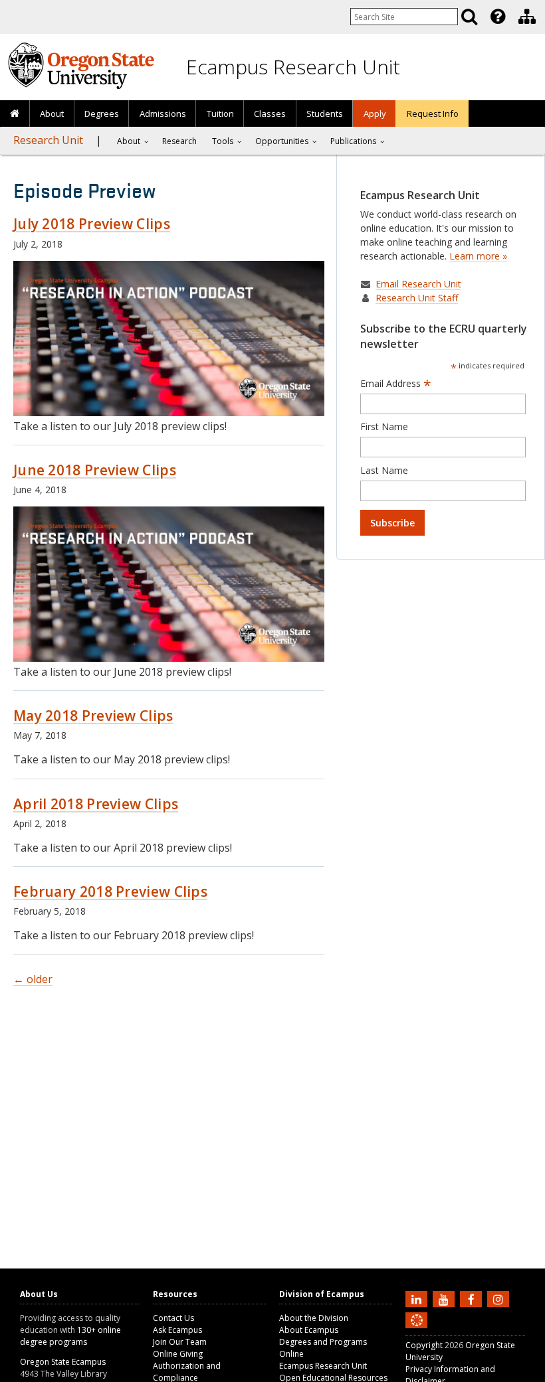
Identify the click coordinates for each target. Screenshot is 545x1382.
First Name (384, 426)
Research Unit (48, 140)
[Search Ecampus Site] (469, 16)
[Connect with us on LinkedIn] (418, 1298)
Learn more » (478, 256)
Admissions (163, 113)
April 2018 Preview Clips (95, 804)
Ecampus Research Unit (293, 66)
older (33, 979)
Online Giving (178, 1353)
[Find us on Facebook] (472, 1298)
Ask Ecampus (177, 1330)
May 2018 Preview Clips (93, 715)
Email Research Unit (418, 283)
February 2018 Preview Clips (110, 891)
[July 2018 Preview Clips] (168, 413)
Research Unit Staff (417, 297)
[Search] (469, 16)
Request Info (433, 113)
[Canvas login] (416, 1331)
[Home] (15, 114)
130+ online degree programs (70, 1335)
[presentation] (497, 16)
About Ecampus (308, 1330)
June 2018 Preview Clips (94, 470)
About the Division (313, 1318)
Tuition (220, 113)
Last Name (384, 470)
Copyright (424, 1345)
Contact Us (173, 1318)
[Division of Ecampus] (527, 16)
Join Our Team (180, 1341)
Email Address (395, 384)
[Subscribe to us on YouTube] (445, 1298)
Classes (270, 113)
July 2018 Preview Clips (91, 223)
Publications (353, 141)
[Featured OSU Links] (498, 16)
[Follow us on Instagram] (499, 1298)
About (52, 113)
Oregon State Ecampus (63, 1361)
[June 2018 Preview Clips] (168, 658)
